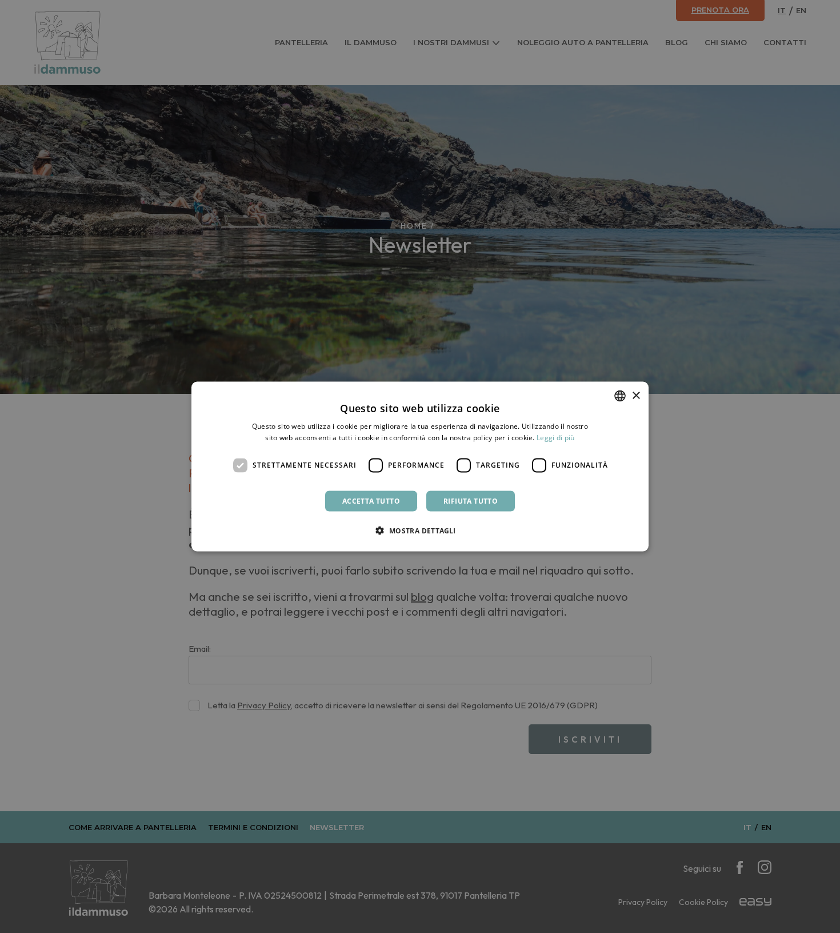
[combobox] (620, 396)
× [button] (635, 395)
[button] (419, 530)
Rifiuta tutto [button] (470, 500)
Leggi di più (556, 437)
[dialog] (420, 467)
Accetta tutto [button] (371, 500)
